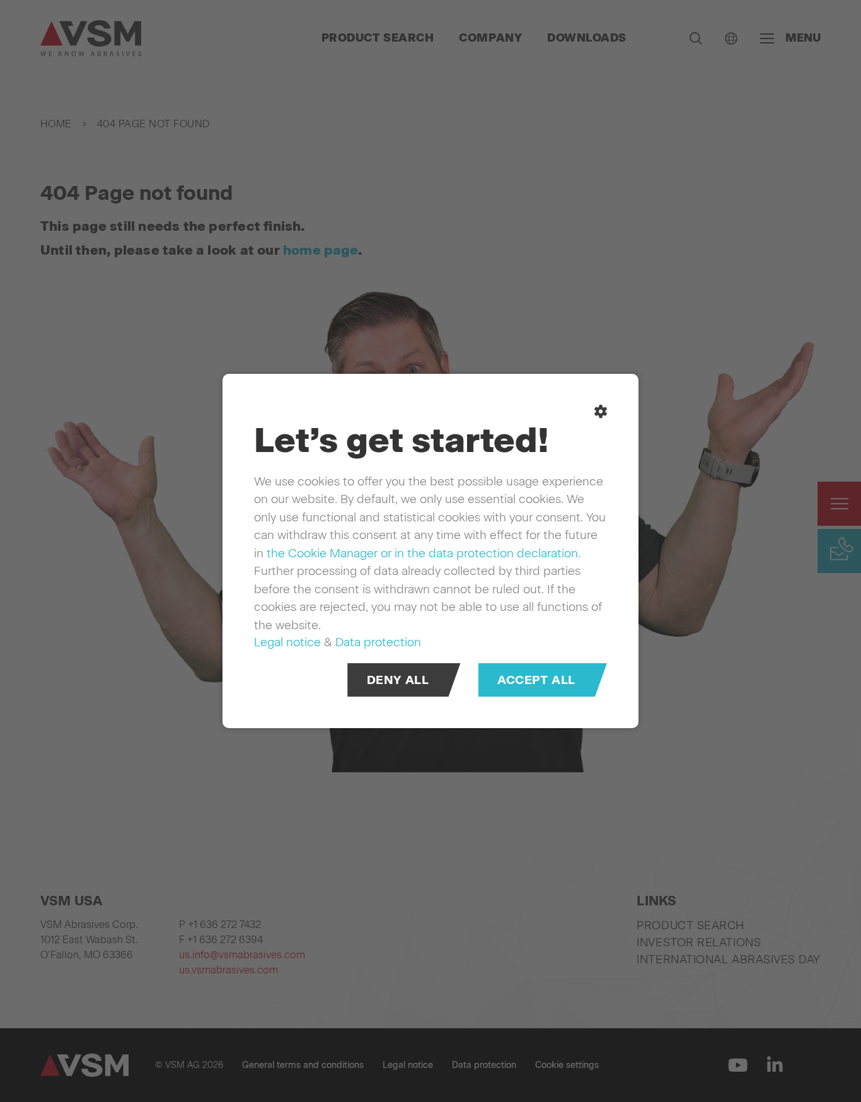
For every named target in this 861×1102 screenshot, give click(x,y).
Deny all (398, 680)
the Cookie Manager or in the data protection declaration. (424, 553)
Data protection (378, 642)
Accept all (536, 680)
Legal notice (287, 642)
